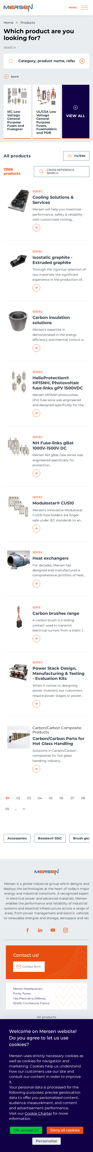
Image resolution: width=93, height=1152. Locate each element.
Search (10, 47)
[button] (75, 112)
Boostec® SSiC (50, 838)
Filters (80, 156)
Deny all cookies (65, 1130)
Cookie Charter (38, 1113)
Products (28, 22)
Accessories (17, 838)
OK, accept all (26, 1130)
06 (62, 799)
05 (51, 799)
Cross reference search (60, 171)
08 (84, 799)
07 (73, 799)
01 (8, 799)
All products (46, 1017)
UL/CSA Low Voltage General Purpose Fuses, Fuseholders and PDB (46, 122)
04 (40, 799)
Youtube (52, 930)
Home (8, 22)
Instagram (65, 930)
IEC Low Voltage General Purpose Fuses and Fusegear (15, 120)
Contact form (31, 966)
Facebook (27, 930)
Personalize (46, 1141)
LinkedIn (40, 930)
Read (59, 227)
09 (8, 810)
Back (15, 76)
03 (30, 799)
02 (19, 799)
